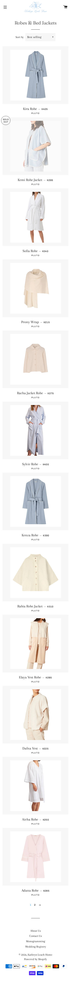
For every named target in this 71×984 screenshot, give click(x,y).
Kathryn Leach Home (40, 954)
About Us (35, 930)
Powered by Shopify (35, 959)
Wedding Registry (35, 946)
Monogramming (35, 941)
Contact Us (35, 936)
